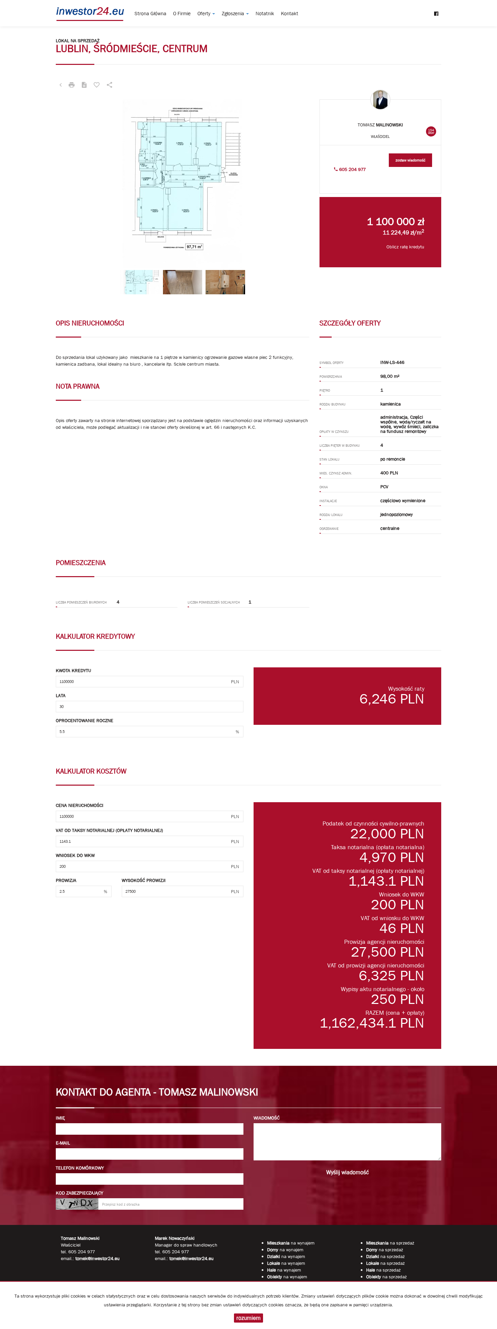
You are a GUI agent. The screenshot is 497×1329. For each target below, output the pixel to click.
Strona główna (150, 13)
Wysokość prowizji (144, 880)
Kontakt (289, 13)
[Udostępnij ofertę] (109, 85)
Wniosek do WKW (75, 855)
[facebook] (436, 10)
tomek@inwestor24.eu (191, 1258)
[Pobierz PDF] (84, 85)
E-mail (63, 1143)
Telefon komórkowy (80, 1168)
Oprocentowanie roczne (84, 720)
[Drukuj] (71, 85)
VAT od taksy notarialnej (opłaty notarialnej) (109, 830)
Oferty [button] (204, 13)
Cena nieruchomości (79, 805)
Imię (60, 1118)
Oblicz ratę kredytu (405, 247)
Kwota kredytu (73, 670)
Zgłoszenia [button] (233, 13)
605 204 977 (352, 169)
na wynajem (290, 1243)
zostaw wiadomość (410, 160)
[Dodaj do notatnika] (96, 85)
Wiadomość (267, 1118)
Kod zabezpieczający (79, 1193)
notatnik (265, 13)
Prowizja (66, 880)
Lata (61, 695)
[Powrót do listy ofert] (60, 85)
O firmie (182, 13)
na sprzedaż (390, 1243)
